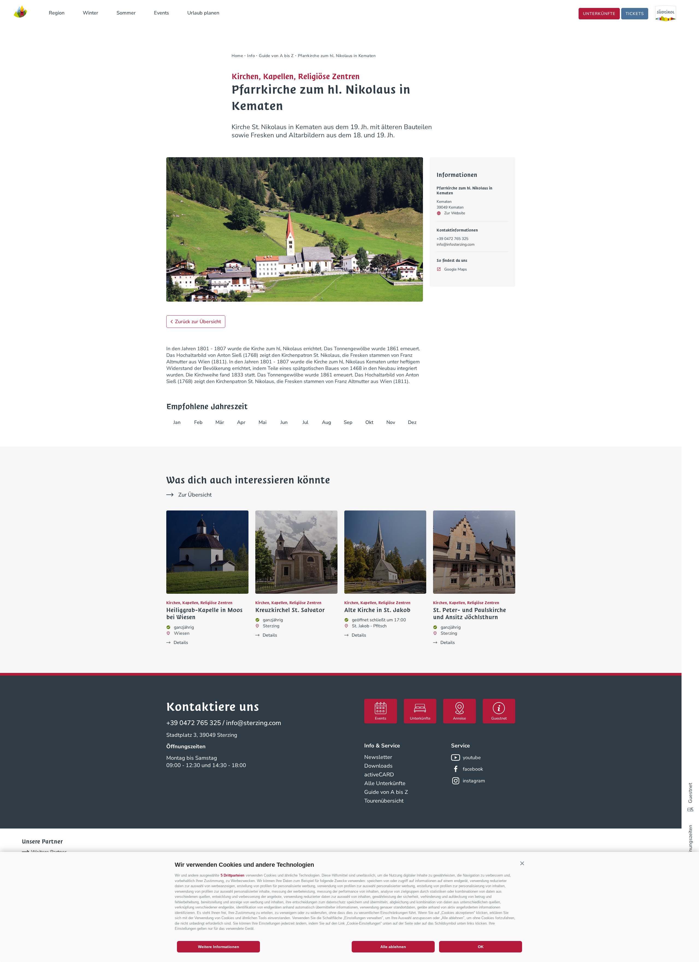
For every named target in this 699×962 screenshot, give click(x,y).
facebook (473, 769)
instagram (474, 780)
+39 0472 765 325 (452, 238)
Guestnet (690, 793)
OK (481, 947)
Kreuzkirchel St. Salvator (290, 610)
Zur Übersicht (195, 494)
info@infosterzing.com (456, 244)
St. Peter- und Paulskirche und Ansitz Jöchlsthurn (469, 614)
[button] (522, 863)
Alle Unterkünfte (384, 783)
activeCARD (379, 774)
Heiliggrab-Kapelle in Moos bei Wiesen (204, 614)
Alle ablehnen (393, 947)
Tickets (635, 13)
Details (181, 643)
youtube (472, 757)
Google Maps (455, 269)
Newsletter (378, 757)
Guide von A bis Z (386, 792)
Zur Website (454, 213)
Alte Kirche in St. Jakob (377, 610)
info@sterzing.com (253, 722)
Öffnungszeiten (690, 842)
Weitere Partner (48, 852)
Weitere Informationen (218, 947)
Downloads (378, 766)
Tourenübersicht (384, 800)
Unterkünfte (599, 13)
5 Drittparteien (232, 875)
